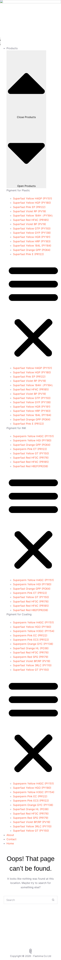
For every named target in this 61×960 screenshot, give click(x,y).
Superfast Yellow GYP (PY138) (32, 232)
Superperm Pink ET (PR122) (30, 449)
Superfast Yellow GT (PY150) (31, 453)
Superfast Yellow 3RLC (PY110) (32, 665)
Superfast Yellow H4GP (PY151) (32, 198)
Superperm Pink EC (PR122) (30, 635)
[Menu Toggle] (0, 42)
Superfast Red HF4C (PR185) (31, 219)
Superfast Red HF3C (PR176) (31, 457)
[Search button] (53, 900)
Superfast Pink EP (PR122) (29, 207)
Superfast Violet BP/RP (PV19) (31, 661)
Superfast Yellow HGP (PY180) (32, 202)
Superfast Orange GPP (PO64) (31, 250)
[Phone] (30, 952)
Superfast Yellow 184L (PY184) (32, 245)
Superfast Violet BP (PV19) (29, 224)
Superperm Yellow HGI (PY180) (32, 440)
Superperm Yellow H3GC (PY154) (33, 631)
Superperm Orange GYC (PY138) (33, 643)
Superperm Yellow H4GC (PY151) (33, 436)
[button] (33, 311)
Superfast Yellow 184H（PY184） (33, 215)
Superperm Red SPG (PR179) (30, 656)
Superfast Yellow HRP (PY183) (32, 241)
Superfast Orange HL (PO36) (31, 648)
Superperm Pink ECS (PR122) (31, 639)
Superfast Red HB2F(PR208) (30, 466)
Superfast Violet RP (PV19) (29, 211)
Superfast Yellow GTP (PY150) (32, 228)
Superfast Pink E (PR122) (28, 254)
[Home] (30, 950)
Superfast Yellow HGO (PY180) (32, 626)
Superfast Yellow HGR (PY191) (31, 237)
